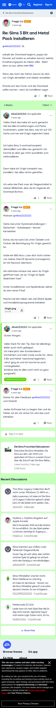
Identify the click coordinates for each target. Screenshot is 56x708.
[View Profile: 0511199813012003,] (8, 578)
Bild (31, 65)
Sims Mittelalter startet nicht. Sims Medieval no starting (29, 577)
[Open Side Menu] (4, 4)
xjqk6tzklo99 (19, 564)
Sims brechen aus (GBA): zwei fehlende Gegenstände (29, 548)
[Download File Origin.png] (22, 310)
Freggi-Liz (17, 21)
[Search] (29, 4)
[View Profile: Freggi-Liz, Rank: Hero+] (6, 23)
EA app (33, 651)
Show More (29, 630)
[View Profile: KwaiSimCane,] (8, 607)
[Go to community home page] (12, 4)
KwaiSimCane (19, 619)
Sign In (48, 4)
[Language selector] (21, 5)
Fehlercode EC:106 (23, 604)
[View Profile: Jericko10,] (8, 491)
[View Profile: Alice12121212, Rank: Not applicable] (6, 116)
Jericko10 (17, 506)
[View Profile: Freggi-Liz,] (8, 520)
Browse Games (12, 651)
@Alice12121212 (11, 46)
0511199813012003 (22, 593)
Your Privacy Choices (28, 703)
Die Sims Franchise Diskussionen (20, 13)
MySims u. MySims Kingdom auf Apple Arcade (30, 520)
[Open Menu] (51, 13)
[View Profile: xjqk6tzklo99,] (8, 549)
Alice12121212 (18, 114)
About (23, 658)
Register (37, 4)
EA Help (8, 658)
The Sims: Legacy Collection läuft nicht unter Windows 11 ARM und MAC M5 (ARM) (31, 491)
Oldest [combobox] (47, 105)
